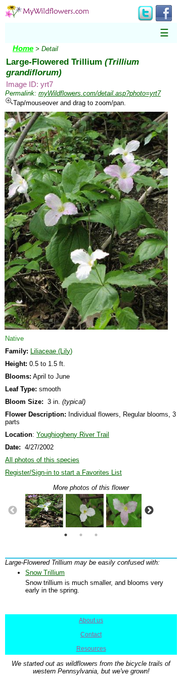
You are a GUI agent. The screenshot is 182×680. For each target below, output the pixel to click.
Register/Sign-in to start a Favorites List (63, 472)
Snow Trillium (45, 572)
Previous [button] (13, 511)
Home (23, 48)
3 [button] (96, 535)
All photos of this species (42, 460)
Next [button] (149, 511)
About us (91, 620)
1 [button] (66, 535)
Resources (91, 648)
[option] (40, 510)
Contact (91, 634)
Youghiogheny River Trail (72, 434)
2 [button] (81, 535)
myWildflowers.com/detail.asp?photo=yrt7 (99, 93)
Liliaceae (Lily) (51, 351)
